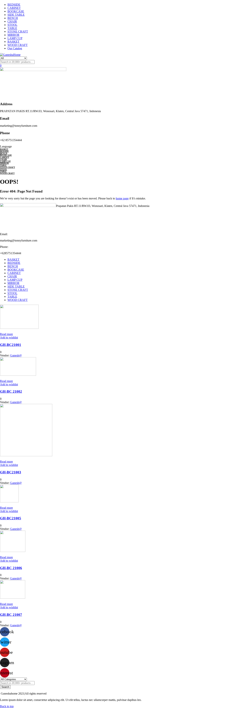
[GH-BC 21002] (18, 374)
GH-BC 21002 (11, 391)
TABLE (12, 28)
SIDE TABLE (16, 14)
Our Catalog (14, 48)
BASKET (13, 41)
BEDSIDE (13, 4)
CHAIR (12, 21)
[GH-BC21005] (9, 501)
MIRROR (13, 34)
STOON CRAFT (7, 167)
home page (122, 198)
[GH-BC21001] (19, 327)
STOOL (12, 24)
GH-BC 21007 (11, 615)
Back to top (7, 706)
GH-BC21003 (10, 472)
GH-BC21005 (10, 518)
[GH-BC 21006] (12, 550)
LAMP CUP (14, 38)
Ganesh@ (16, 355)
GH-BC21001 (10, 345)
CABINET (14, 8)
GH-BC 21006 (11, 568)
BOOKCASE (15, 11)
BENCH (12, 18)
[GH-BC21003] (26, 455)
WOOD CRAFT (17, 45)
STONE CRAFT (17, 31)
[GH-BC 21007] (12, 597)
